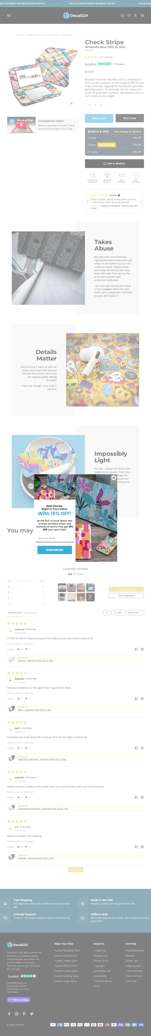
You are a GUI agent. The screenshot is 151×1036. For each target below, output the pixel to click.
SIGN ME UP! (54, 550)
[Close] (113, 477)
